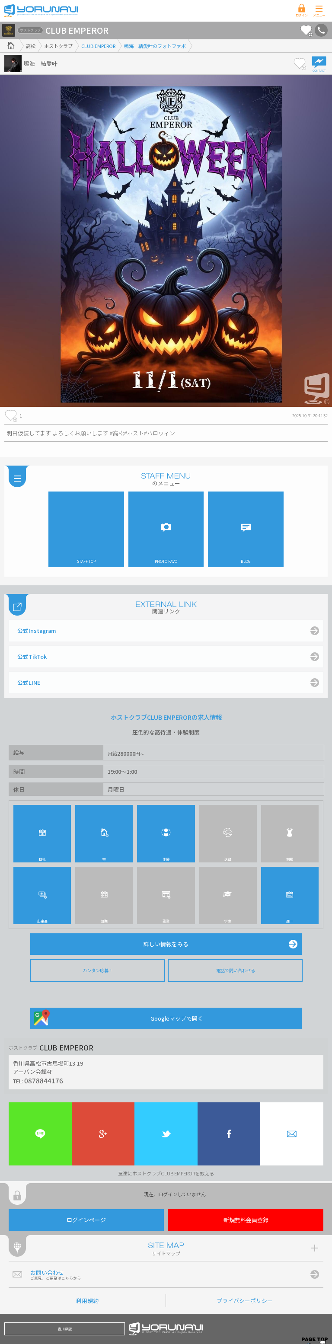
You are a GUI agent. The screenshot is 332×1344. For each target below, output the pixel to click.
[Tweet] (166, 1133)
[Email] (291, 1133)
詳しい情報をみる (166, 944)
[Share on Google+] (103, 1133)
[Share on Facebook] (229, 1133)
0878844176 (43, 1080)
